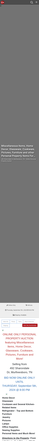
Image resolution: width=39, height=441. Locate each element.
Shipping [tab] (5, 325)
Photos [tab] (13, 321)
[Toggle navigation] (36, 2)
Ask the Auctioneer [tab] (29, 325)
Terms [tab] (19, 321)
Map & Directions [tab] (29, 321)
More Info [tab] (5, 321)
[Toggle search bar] (31, 2)
